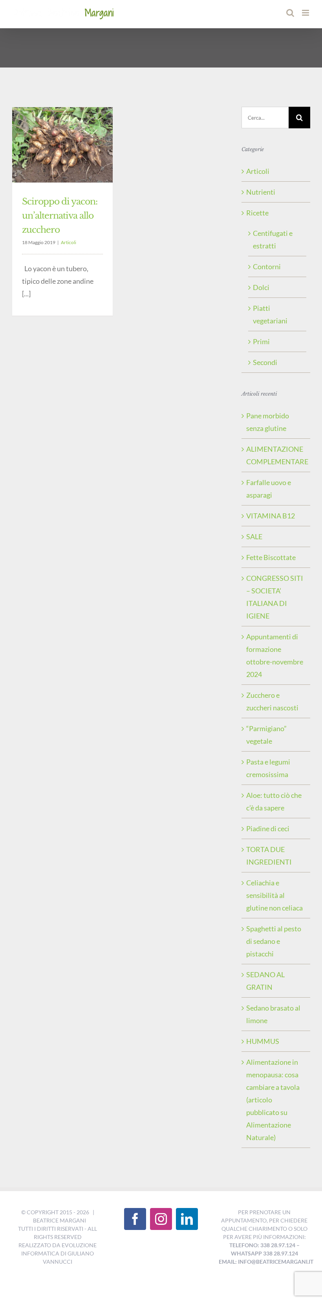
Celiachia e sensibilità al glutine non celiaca (274, 895)
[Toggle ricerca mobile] (290, 13)
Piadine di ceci (267, 828)
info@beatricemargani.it (275, 1261)
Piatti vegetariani (270, 314)
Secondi (265, 362)
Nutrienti (260, 192)
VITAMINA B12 (270, 515)
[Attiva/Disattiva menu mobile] (306, 13)
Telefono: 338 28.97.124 (262, 1245)
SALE (254, 536)
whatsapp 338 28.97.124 (264, 1253)
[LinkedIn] (187, 1219)
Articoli (68, 242)
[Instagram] (161, 1219)
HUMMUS (262, 1041)
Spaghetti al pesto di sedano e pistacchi (273, 941)
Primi (261, 341)
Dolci (261, 287)
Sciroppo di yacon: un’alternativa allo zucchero (59, 215)
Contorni (267, 266)
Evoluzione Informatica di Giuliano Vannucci (59, 1253)
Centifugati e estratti (273, 239)
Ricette (257, 212)
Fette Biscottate (271, 557)
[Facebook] (135, 1219)
